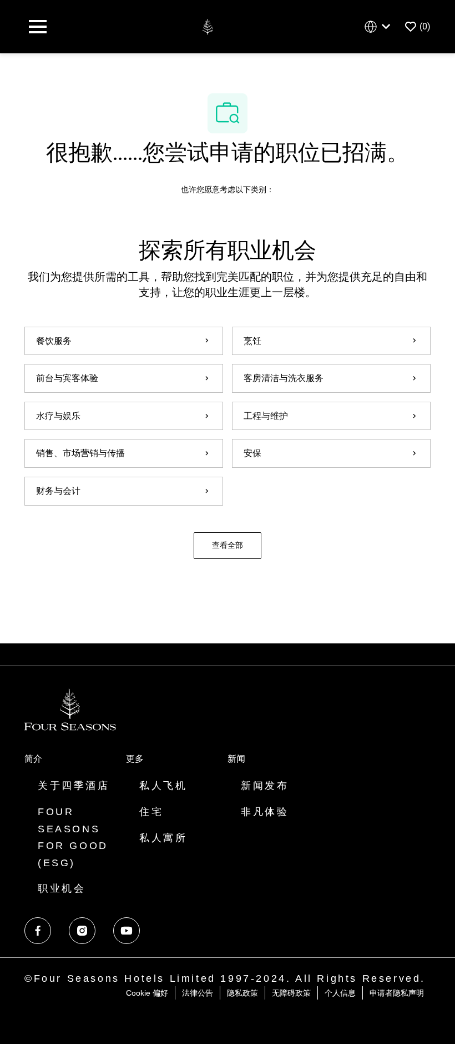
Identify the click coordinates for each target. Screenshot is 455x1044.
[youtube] (126, 930)
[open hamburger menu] (37, 26)
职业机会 (61, 888)
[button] (227, 545)
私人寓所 (163, 837)
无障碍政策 (291, 992)
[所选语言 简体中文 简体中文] (379, 27)
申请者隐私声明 (397, 992)
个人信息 (340, 992)
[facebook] (37, 930)
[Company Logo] (207, 26)
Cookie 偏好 (147, 992)
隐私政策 (242, 992)
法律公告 (197, 992)
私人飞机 (163, 785)
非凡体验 (265, 811)
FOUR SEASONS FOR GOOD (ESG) (73, 837)
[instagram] (82, 930)
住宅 (151, 811)
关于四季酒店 (74, 785)
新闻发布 (265, 785)
